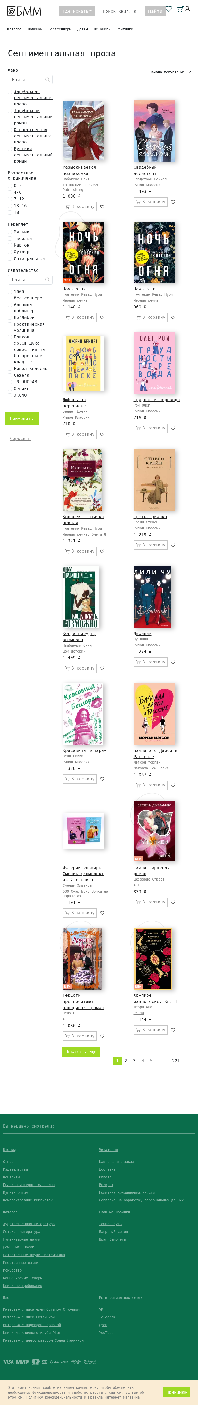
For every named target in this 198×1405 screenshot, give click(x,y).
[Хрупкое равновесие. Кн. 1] (153, 959)
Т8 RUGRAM (72, 185)
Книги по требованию (22, 1286)
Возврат (106, 1185)
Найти (155, 11)
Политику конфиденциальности (54, 1397)
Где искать (75, 11)
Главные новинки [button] (114, 1212)
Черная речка (75, 300)
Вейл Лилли (73, 756)
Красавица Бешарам (84, 750)
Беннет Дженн (75, 411)
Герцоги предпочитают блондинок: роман (83, 1001)
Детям (82, 29)
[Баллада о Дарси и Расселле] (154, 714)
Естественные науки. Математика (34, 1255)
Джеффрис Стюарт (149, 879)
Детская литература (21, 1232)
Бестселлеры (59, 29)
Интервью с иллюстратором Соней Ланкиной (43, 1340)
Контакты (11, 1177)
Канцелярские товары (22, 1278)
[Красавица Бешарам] (83, 714)
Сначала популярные (167, 72)
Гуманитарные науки (21, 1239)
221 (176, 1060)
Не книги (102, 29)
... (162, 1060)
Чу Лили (141, 639)
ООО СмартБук (75, 891)
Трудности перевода (157, 399)
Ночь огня (74, 288)
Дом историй (74, 651)
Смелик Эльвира (77, 885)
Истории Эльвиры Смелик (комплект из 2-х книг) (83, 873)
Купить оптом (15, 1192)
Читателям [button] (108, 1150)
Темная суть (110, 1224)
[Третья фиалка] (154, 480)
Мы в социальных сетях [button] (120, 1298)
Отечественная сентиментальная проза (33, 136)
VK (101, 1309)
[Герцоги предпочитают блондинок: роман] (82, 959)
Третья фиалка (150, 516)
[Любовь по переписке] (83, 363)
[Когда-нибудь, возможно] (81, 597)
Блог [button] (7, 1298)
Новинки (35, 29)
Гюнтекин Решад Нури (82, 294)
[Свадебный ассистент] (154, 131)
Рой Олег (142, 405)
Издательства (15, 1169)
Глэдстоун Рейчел (150, 179)
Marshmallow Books (151, 768)
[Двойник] (152, 597)
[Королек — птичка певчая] (82, 480)
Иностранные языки (20, 1262)
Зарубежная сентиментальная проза (33, 97)
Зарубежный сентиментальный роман (33, 116)
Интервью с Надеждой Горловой (32, 1325)
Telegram (107, 1317)
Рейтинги (125, 29)
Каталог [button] (10, 1212)
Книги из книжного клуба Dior (32, 1333)
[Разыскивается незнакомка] (83, 130)
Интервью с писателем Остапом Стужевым (41, 1309)
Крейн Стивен (146, 522)
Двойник (143, 633)
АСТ (137, 885)
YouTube (106, 1333)
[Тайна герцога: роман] (154, 831)
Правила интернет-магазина (29, 1185)
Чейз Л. (70, 1013)
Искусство (12, 1270)
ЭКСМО (139, 1013)
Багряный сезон (113, 1232)
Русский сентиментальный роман (33, 155)
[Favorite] (102, 206)
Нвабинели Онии (77, 645)
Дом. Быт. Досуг (18, 1247)
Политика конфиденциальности (127, 1192)
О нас (8, 1161)
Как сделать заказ (116, 1161)
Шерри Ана (143, 1007)
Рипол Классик (147, 185)
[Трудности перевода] (154, 363)
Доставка (107, 1169)
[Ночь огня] (83, 252)
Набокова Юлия (76, 179)
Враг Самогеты (112, 1239)
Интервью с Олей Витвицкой (29, 1317)
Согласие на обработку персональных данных (141, 1200)
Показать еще (80, 1051)
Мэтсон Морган (147, 762)
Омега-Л (99, 534)
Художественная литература (29, 1224)
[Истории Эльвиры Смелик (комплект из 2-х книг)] (83, 831)
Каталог (14, 29)
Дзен (103, 1325)
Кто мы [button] (9, 1150)
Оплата (105, 1177)
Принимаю (176, 1392)
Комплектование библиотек (28, 1200)
